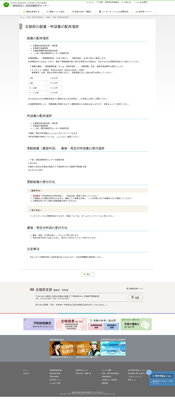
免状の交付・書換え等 (83, 373)
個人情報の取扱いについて (137, 370)
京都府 (48, 17)
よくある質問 (141, 2)
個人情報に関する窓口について (139, 373)
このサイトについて (135, 376)
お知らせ (127, 2)
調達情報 (105, 383)
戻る (88, 274)
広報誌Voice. (106, 380)
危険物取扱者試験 (56, 370)
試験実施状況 (106, 376)
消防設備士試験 (55, 373)
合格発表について (82, 370)
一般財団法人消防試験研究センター (26, 4)
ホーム (91, 2)
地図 (137, 298)
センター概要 (106, 370)
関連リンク (132, 380)
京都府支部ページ (136, 289)
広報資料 (114, 380)
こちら (52, 133)
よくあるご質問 (55, 383)
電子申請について (56, 380)
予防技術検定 (54, 376)
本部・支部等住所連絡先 (109, 2)
